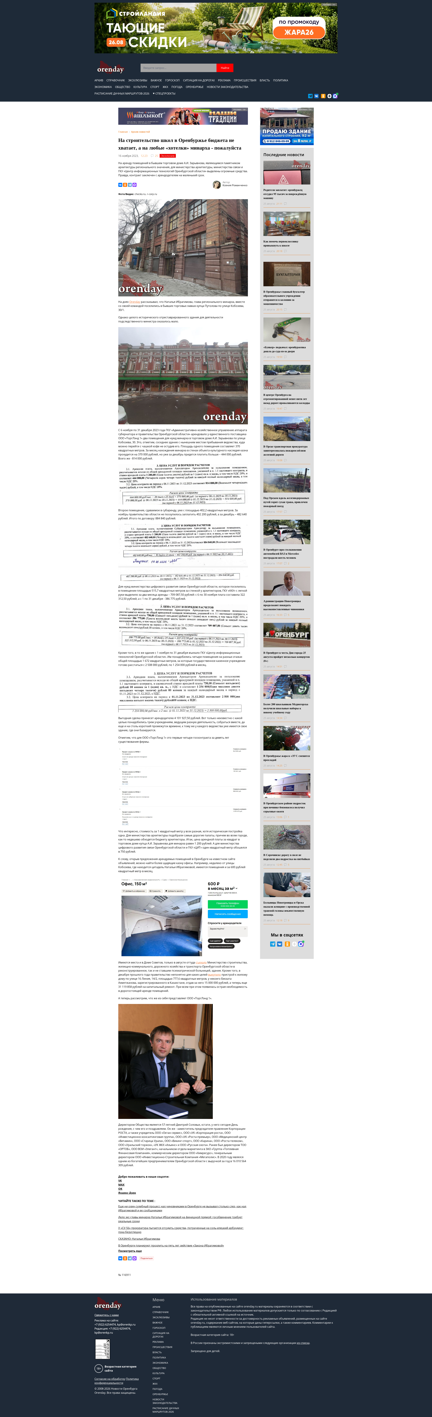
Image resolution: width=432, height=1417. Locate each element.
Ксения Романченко (235, 185)
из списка (303, 1343)
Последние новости (283, 154)
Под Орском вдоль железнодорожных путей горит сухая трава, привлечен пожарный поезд (286, 502)
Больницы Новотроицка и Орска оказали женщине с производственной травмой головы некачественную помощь (286, 908)
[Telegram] (130, 185)
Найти (225, 68)
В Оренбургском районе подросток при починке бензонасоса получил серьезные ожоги (284, 807)
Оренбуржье (195, 87)
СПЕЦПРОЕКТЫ (165, 93)
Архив (98, 80)
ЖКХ (165, 87)
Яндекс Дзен (127, 1193)
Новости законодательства (227, 87)
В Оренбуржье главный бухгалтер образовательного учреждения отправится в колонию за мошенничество (284, 298)
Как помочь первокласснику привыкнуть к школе (280, 243)
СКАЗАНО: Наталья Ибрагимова (139, 1239)
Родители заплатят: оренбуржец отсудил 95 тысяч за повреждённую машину (284, 194)
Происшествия (245, 80)
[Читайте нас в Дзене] (329, 96)
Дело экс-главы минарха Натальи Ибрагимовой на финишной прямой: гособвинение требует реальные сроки (180, 1219)
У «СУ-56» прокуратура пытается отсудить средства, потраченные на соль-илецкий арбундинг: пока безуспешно (181, 1230)
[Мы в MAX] (335, 96)
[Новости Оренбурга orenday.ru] (110, 67)
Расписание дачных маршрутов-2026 (121, 93)
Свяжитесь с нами (106, 1315)
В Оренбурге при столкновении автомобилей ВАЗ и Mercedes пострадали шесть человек (282, 554)
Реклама (224, 80)
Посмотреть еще (130, 1251)
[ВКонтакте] (120, 185)
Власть (265, 80)
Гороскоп (172, 80)
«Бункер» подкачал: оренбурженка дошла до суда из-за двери (284, 349)
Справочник (115, 80)
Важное (156, 80)
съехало (201, 962)
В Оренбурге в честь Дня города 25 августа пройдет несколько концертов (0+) (286, 657)
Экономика (103, 87)
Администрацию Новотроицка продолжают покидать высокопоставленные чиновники (283, 605)
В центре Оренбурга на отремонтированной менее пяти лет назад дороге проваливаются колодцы (286, 399)
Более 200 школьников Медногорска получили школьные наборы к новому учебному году (285, 708)
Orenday (134, 302)
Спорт (154, 87)
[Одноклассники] (125, 185)
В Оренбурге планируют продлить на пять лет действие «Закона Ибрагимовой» (171, 1245)
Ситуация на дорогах (199, 80)
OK (120, 1189)
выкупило (214, 974)
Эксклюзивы (137, 80)
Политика (280, 80)
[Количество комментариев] (288, 203)
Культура (140, 87)
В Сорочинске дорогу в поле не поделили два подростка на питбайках (286, 857)
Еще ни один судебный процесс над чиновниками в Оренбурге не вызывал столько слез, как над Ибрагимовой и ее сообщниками (182, 1208)
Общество (122, 87)
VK (120, 1181)
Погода (176, 87)
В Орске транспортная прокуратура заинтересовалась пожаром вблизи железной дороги (285, 450)
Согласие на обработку (109, 1379)
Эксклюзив (167, 156)
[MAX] (134, 185)
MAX (121, 1185)
